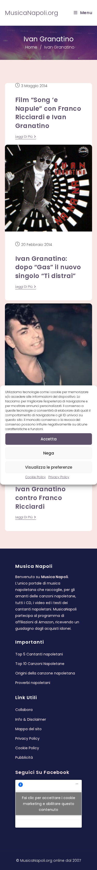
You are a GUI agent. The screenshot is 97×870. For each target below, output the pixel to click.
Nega (48, 453)
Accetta (49, 439)
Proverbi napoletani (32, 682)
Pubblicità (24, 757)
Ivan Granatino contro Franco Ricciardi (40, 498)
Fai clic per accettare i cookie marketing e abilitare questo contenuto (48, 803)
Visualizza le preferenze (48, 467)
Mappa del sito (28, 729)
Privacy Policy (58, 477)
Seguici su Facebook (42, 772)
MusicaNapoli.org (31, 12)
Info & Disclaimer (30, 719)
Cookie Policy (35, 477)
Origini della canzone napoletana (45, 673)
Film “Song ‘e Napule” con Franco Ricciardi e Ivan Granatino (48, 113)
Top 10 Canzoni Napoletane (39, 663)
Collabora (24, 709)
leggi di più (25, 137)
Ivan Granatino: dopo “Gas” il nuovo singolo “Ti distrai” (48, 267)
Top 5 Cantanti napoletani (39, 654)
